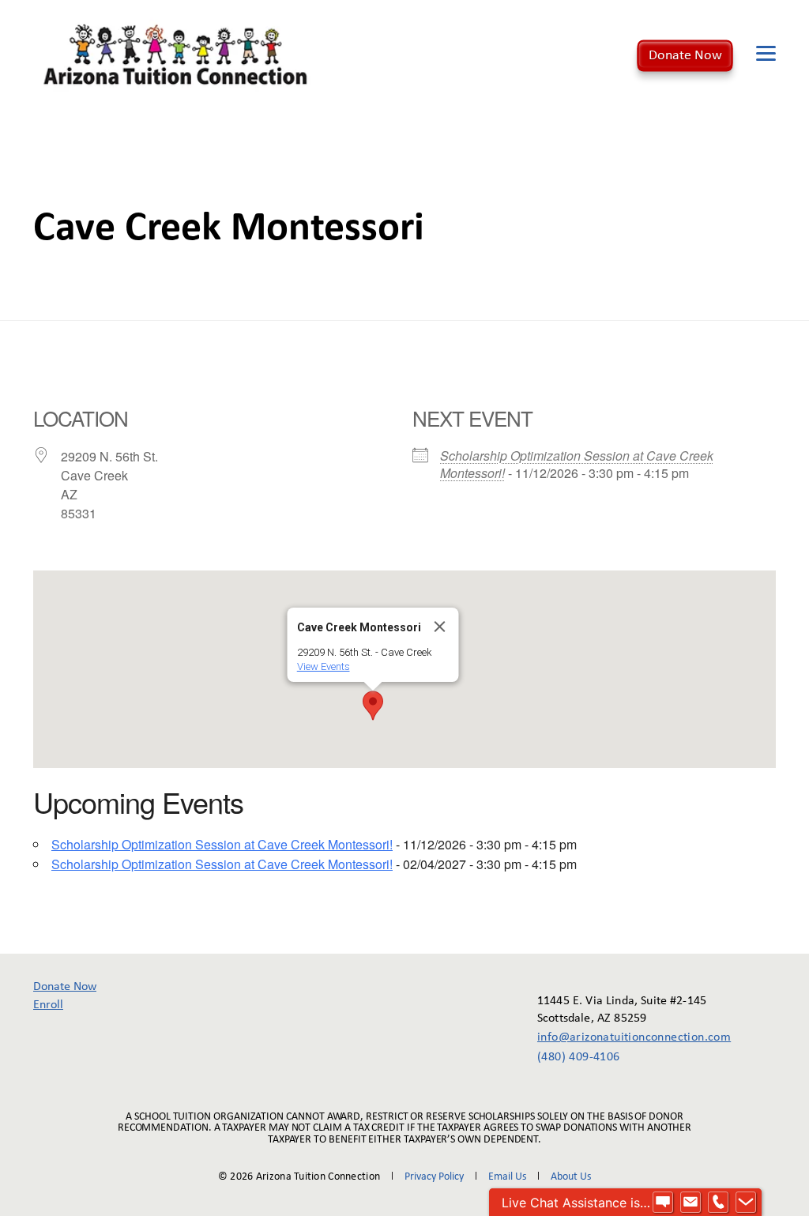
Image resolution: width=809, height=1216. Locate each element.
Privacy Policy (434, 1177)
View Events (323, 666)
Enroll (48, 1005)
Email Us (507, 1177)
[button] (373, 706)
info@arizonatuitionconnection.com (623, 1037)
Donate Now (685, 54)
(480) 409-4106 (578, 1057)
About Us (571, 1177)
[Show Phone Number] (718, 1203)
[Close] (440, 627)
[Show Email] (690, 1203)
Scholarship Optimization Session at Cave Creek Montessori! (576, 464)
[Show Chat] (663, 1203)
